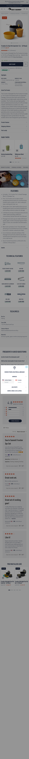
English (6, 382)
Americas (14, 376)
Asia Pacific (14, 387)
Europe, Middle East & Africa (14, 391)
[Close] (26, 367)
